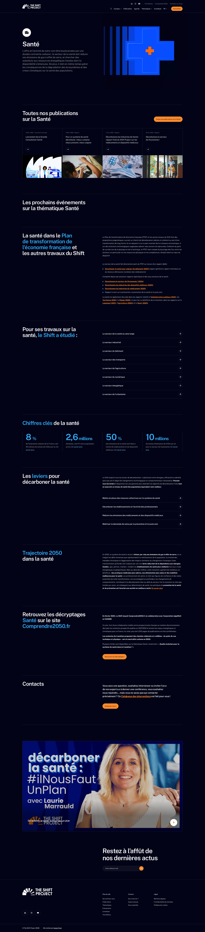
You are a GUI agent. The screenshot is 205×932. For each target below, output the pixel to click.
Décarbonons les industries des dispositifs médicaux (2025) (129, 285)
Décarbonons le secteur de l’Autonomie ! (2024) (124, 281)
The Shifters (149, 4)
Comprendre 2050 (161, 4)
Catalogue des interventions (136, 696)
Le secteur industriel (111, 342)
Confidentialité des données (163, 902)
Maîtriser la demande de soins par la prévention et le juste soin (130, 524)
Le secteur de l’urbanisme (113, 394)
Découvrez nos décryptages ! (114, 657)
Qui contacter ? (133, 899)
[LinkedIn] (132, 4)
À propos (117, 9)
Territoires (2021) (109, 300)
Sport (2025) (142, 303)
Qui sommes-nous (108, 899)
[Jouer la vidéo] (102, 786)
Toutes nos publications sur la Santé (168, 119)
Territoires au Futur (176, 4)
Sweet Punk (57, 928)
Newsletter (177, 9)
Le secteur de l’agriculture (114, 368)
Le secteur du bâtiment (112, 351)
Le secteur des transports (113, 360)
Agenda (136, 9)
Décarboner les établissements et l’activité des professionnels (130, 507)
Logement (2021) (109, 303)
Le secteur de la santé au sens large (118, 334)
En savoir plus (76, 447)
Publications (127, 9)
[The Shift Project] (31, 6)
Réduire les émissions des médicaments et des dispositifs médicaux (132, 515)
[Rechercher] (111, 8)
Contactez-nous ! (110, 706)
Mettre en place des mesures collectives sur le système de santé (131, 498)
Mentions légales (160, 899)
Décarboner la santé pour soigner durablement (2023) (127, 269)
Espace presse (133, 902)
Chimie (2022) (124, 300)
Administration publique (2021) (163, 297)
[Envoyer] (141, 868)
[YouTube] (139, 4)
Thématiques (146, 9)
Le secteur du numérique (113, 377)
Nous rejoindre (133, 905)
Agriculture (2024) (125, 303)
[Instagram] (135, 4)
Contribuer (157, 9)
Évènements (106, 908)
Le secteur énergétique (112, 385)
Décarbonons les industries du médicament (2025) (125, 289)
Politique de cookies (161, 905)
